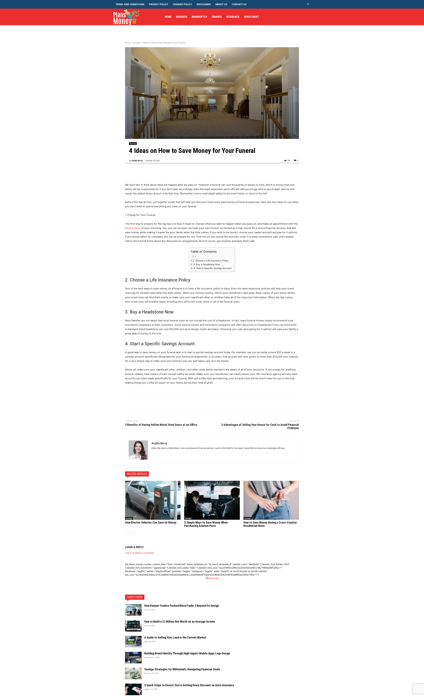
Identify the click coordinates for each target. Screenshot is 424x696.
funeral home (133, 228)
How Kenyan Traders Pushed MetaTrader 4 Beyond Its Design (182, 605)
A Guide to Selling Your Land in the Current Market (175, 637)
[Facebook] (128, 405)
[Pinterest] (143, 405)
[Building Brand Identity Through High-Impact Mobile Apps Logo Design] (133, 657)
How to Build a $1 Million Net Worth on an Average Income (179, 621)
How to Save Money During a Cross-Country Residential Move (270, 524)
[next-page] (132, 533)
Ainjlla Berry (137, 160)
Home (128, 42)
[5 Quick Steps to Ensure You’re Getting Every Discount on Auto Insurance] (133, 689)
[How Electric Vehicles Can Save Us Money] (153, 500)
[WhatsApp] (151, 405)
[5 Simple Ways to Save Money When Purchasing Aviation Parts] (212, 500)
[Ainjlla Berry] (138, 450)
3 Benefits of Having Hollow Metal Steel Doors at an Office (161, 424)
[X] (136, 405)
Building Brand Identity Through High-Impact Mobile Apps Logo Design (187, 653)
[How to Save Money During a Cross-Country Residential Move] (271, 500)
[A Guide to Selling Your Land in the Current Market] (133, 641)
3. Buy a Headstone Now (206, 264)
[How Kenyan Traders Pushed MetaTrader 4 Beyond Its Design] (133, 610)
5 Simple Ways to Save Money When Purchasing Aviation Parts (206, 524)
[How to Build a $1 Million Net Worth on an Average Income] (133, 626)
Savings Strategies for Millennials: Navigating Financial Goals (182, 669)
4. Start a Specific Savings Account (212, 268)
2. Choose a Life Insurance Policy (211, 260)
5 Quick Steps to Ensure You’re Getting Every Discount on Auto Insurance (189, 685)
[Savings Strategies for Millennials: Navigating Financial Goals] (133, 673)
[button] (308, 4)
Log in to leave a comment (139, 552)
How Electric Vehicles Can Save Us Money (150, 522)
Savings (136, 42)
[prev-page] (127, 533)
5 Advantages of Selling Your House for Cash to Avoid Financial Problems (260, 426)
